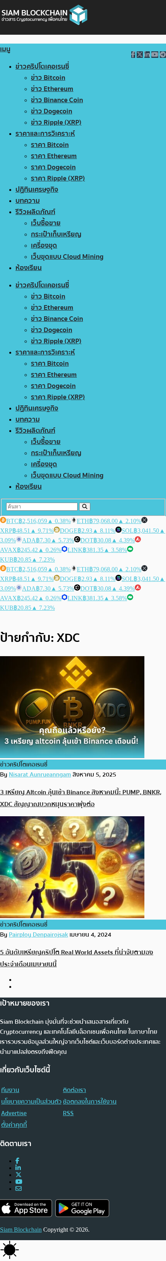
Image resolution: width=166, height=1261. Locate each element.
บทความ (27, 200)
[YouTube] (18, 1181)
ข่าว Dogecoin (51, 111)
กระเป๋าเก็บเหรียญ (56, 234)
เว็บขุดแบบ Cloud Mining (67, 256)
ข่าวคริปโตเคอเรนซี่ (42, 66)
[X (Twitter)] (18, 1175)
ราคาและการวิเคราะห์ (45, 133)
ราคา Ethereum (54, 156)
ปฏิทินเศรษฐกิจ (36, 189)
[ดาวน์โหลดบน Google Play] (82, 1208)
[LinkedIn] (18, 1168)
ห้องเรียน (28, 267)
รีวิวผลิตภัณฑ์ (35, 212)
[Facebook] (17, 1161)
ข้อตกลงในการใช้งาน (90, 1102)
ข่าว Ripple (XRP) (56, 122)
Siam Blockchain (21, 1229)
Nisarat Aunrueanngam (40, 775)
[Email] (18, 1188)
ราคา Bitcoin (50, 144)
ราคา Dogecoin (53, 167)
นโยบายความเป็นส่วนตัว (31, 1102)
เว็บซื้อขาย (46, 223)
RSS (68, 1113)
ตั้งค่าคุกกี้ (14, 1125)
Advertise (14, 1113)
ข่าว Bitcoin (48, 77)
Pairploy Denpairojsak (38, 935)
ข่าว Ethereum (52, 89)
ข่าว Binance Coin (57, 100)
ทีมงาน (10, 1090)
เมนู (5, 49)
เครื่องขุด (44, 245)
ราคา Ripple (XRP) (58, 178)
